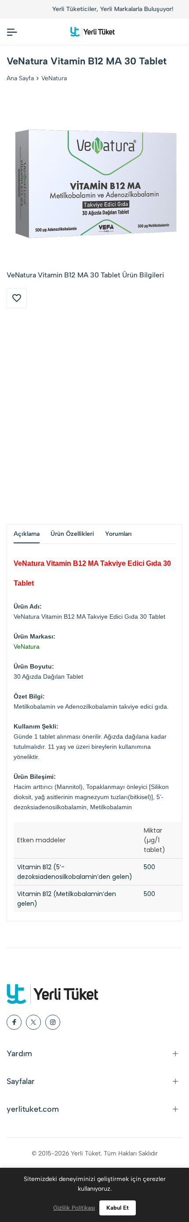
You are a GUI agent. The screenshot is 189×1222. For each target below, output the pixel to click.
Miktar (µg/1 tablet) (154, 840)
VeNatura (54, 78)
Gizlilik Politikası (74, 1207)
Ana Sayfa (20, 78)
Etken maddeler (41, 840)
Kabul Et (117, 1207)
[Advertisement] (94, 416)
